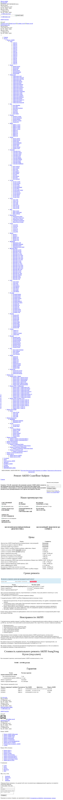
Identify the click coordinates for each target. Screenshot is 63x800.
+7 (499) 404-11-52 (5, 17)
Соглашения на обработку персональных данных (53, 492)
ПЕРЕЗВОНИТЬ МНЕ (10, 468)
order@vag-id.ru (5, 19)
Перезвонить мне (5, 25)
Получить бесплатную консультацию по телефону (34, 470)
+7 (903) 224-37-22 (6, 13)
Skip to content (4, 1)
